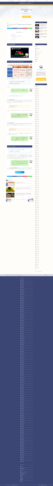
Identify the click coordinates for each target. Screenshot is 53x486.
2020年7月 (22, 406)
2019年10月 (37, 229)
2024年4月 (22, 329)
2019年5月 (37, 238)
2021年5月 (37, 196)
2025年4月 (22, 309)
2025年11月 (22, 296)
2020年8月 (37, 211)
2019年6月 (22, 430)
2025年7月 (37, 110)
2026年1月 (37, 99)
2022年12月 (37, 165)
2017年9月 (37, 262)
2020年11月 (37, 207)
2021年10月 (37, 187)
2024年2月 (37, 139)
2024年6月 (37, 132)
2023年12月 (37, 143)
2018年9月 (37, 251)
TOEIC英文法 (38, 48)
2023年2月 (22, 355)
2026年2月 (37, 97)
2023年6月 (37, 154)
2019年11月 (37, 227)
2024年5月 (37, 134)
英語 (36, 61)
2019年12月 (22, 419)
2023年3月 (22, 353)
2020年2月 (37, 222)
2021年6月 (37, 194)
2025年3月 (37, 117)
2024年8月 (37, 130)
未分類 (22, 475)
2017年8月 (37, 264)
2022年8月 (37, 172)
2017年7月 (37, 266)
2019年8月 (37, 233)
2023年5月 (37, 156)
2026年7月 (37, 88)
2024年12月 (37, 123)
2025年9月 (22, 300)
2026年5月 (22, 285)
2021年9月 (37, 189)
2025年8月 (37, 108)
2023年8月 (37, 150)
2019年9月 (37, 231)
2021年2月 (22, 395)
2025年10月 (22, 298)
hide (21, 32)
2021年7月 (22, 386)
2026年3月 (37, 95)
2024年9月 (22, 322)
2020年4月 (37, 218)
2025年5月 (22, 307)
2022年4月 (22, 373)
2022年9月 (22, 364)
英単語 (37, 59)
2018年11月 (37, 249)
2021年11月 (37, 185)
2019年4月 (37, 240)
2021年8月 (22, 384)
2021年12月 (37, 183)
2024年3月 (22, 331)
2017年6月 (22, 461)
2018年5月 (37, 255)
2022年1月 (22, 375)
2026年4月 (22, 287)
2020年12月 (37, 205)
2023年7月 (37, 152)
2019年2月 (37, 244)
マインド (37, 50)
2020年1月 (22, 417)
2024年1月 (37, 141)
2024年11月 (22, 318)
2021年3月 (37, 200)
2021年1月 (22, 397)
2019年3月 (37, 242)
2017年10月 (37, 260)
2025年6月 (37, 112)
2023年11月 (37, 145)
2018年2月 (22, 450)
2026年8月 (37, 86)
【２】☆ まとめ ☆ (13, 39)
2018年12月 (22, 441)
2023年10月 (22, 340)
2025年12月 (37, 101)
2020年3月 (37, 220)
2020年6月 (22, 408)
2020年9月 (37, 209)
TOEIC (37, 46)
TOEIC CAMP (26, 16)
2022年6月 (37, 176)
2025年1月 (37, 121)
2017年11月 (22, 452)
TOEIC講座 (19, 172)
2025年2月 (37, 119)
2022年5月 (37, 178)
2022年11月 (37, 167)
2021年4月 (37, 198)
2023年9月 (22, 342)
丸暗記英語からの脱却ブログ (26, 3)
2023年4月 (22, 351)
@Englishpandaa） (22, 163)
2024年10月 (22, 320)
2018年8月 (37, 253)
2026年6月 (37, 90)
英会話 (37, 57)
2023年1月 (37, 163)
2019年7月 (22, 428)
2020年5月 (37, 216)
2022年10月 (22, 362)
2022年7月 (37, 174)
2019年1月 (22, 439)
